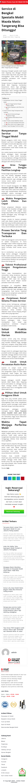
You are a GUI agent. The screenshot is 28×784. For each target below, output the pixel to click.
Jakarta (3, 738)
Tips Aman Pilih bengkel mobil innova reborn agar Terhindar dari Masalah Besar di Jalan (13, 629)
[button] (5, 478)
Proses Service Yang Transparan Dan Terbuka (13, 111)
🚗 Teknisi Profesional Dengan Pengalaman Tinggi (13, 114)
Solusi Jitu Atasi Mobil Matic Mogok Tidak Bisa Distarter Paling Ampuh (13, 589)
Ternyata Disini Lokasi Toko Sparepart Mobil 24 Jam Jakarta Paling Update (12, 528)
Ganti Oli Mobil (5, 724)
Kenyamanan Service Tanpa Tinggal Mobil (13, 101)
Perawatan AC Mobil (7, 716)
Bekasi (3, 741)
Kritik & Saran (5, 773)
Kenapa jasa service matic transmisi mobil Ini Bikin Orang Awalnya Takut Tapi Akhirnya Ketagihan (12, 609)
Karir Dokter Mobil (6, 775)
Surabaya (4, 747)
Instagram (4, 759)
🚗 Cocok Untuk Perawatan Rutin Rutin (15, 122)
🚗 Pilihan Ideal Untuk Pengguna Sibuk (15, 124)
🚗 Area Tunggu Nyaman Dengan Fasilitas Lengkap (13, 104)
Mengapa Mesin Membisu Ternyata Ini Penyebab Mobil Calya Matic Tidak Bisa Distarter (13, 569)
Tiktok (3, 764)
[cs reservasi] (22, 772)
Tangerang (17, 37)
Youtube (3, 761)
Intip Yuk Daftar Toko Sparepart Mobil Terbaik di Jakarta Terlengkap (12, 548)
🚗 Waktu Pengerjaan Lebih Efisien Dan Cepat (15, 107)
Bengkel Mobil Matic (8, 37)
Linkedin (3, 770)
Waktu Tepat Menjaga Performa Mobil (13, 126)
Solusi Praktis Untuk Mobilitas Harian (13, 121)
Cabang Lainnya (6, 749)
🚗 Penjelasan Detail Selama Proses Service (14, 118)
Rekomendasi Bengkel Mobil (9, 727)
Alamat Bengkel (6, 752)
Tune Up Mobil (5, 721)
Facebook (4, 767)
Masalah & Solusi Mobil (8, 719)
